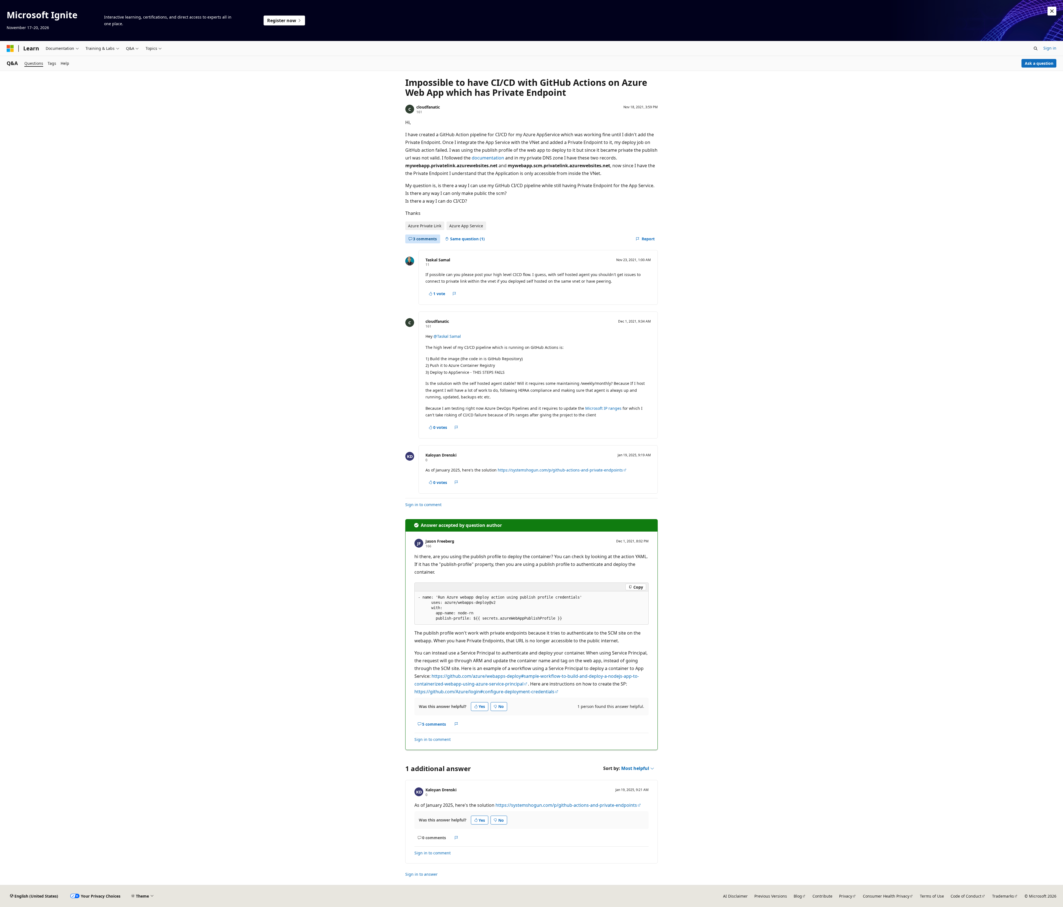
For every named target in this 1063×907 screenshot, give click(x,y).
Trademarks (1003, 896)
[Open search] (1035, 48)
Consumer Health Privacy (886, 896)
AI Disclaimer (735, 896)
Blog (798, 896)
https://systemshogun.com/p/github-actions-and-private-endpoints (560, 470)
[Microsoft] (10, 48)
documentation (488, 158)
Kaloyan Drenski (440, 455)
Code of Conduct (966, 896)
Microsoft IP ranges (603, 408)
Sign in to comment (423, 504)
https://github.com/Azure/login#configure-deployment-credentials (484, 692)
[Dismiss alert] (1051, 11)
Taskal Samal (437, 259)
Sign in (1049, 48)
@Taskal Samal (447, 336)
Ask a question (1039, 63)
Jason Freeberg (439, 541)
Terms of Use (932, 896)
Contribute (822, 896)
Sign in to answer (421, 874)
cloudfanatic (428, 107)
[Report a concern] (454, 293)
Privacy (845, 896)
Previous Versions (770, 896)
